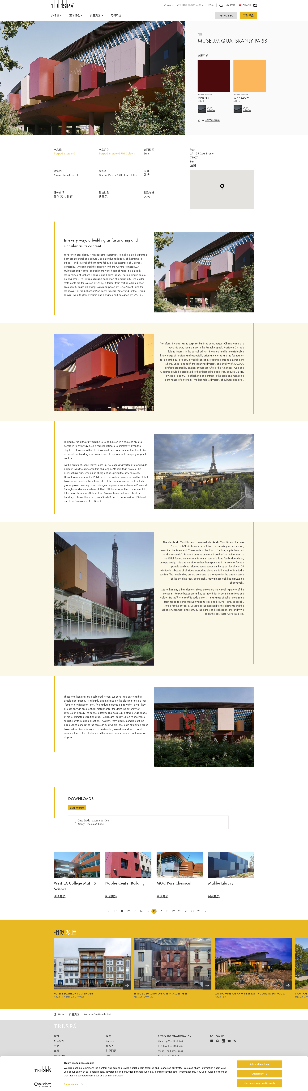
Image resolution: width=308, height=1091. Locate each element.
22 (192, 911)
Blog (108, 1055)
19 (173, 911)
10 (115, 911)
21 (186, 911)
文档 (56, 1050)
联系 (232, 5)
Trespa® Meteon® (64, 153)
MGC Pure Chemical (174, 883)
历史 (56, 1045)
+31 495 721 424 (169, 1055)
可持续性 (59, 1041)
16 (154, 911)
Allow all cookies (259, 1064)
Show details (71, 1084)
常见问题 (111, 1050)
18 (166, 911)
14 (141, 911)
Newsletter (59, 1055)
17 (160, 911)
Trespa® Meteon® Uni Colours (117, 153)
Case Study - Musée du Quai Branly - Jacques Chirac (93, 822)
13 (134, 911)
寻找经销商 (212, 120)
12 (128, 911)
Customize (258, 1073)
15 (147, 911)
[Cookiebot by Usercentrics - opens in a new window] (43, 1084)
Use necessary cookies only (259, 1083)
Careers (110, 1041)
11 (122, 911)
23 (199, 911)
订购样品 (248, 15)
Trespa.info (226, 15)
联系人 (110, 1045)
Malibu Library (221, 883)
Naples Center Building (125, 883)
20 (179, 911)
